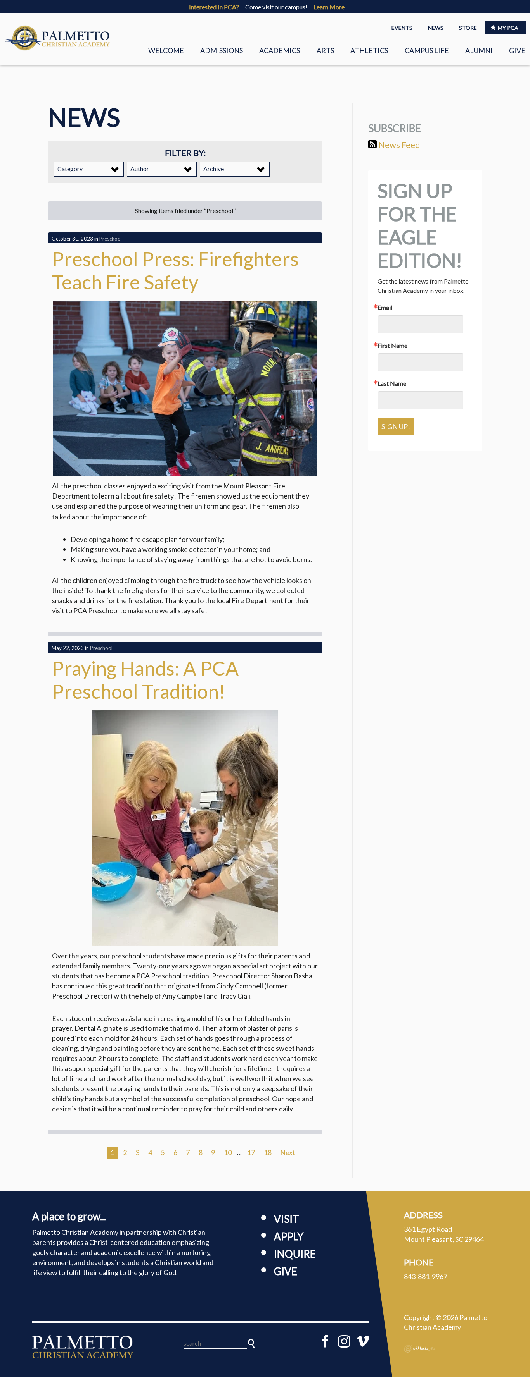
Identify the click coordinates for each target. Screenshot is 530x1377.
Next (287, 1152)
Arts (325, 50)
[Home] (82, 1346)
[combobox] (89, 169)
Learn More (329, 6)
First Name (392, 345)
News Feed (398, 144)
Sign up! (395, 426)
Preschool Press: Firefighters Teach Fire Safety (175, 270)
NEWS (435, 27)
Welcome (166, 50)
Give (517, 50)
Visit (286, 1219)
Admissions (221, 50)
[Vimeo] (363, 1341)
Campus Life (427, 50)
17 (251, 1152)
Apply (288, 1236)
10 (228, 1152)
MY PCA (508, 27)
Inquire (295, 1254)
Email (385, 307)
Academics (279, 50)
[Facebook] (325, 1341)
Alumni (479, 50)
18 (268, 1152)
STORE (468, 27)
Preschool (110, 239)
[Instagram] (344, 1341)
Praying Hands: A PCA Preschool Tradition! (145, 680)
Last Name (392, 383)
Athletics (369, 50)
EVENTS (401, 27)
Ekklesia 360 (419, 1349)
